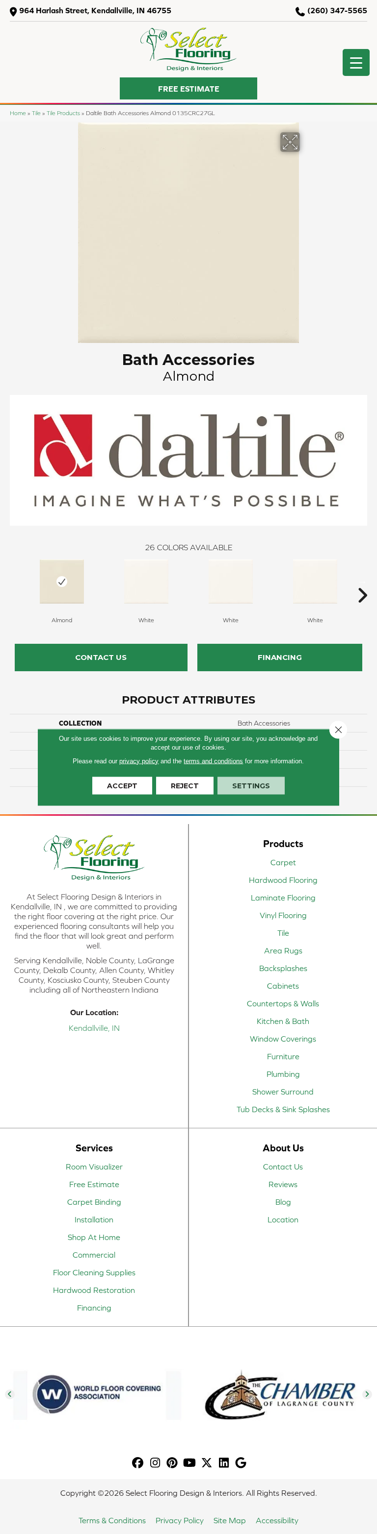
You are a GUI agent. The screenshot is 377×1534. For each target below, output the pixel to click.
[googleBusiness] (241, 1463)
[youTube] (190, 1463)
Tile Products (63, 113)
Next (362, 580)
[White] (146, 581)
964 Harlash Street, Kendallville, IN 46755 (95, 10)
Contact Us (101, 657)
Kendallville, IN (94, 1027)
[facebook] (138, 1463)
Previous (14, 580)
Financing (280, 657)
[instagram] (155, 1463)
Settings (251, 785)
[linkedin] (224, 1463)
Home (18, 113)
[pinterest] (172, 1463)
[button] (188, 88)
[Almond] (62, 581)
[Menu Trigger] (356, 62)
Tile (36, 113)
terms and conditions (213, 760)
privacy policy (139, 760)
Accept (122, 785)
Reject (185, 785)
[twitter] (207, 1463)
